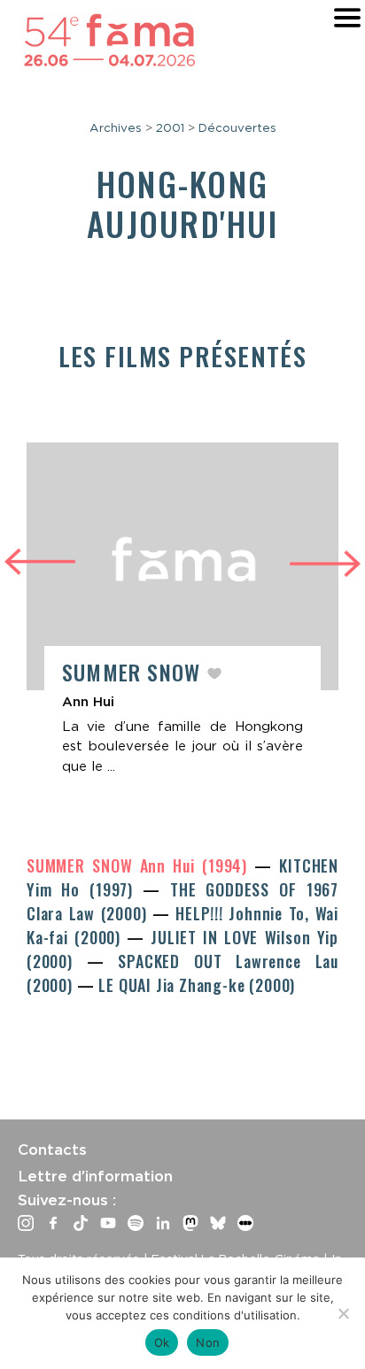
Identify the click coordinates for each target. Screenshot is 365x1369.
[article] (182, 617)
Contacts (52, 1149)
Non (208, 1342)
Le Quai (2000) (196, 984)
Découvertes (237, 127)
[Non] (343, 1313)
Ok (162, 1342)
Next (325, 565)
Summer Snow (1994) (140, 865)
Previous (39, 559)
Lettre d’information (95, 1176)
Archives (115, 127)
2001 (170, 127)
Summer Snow (134, 672)
